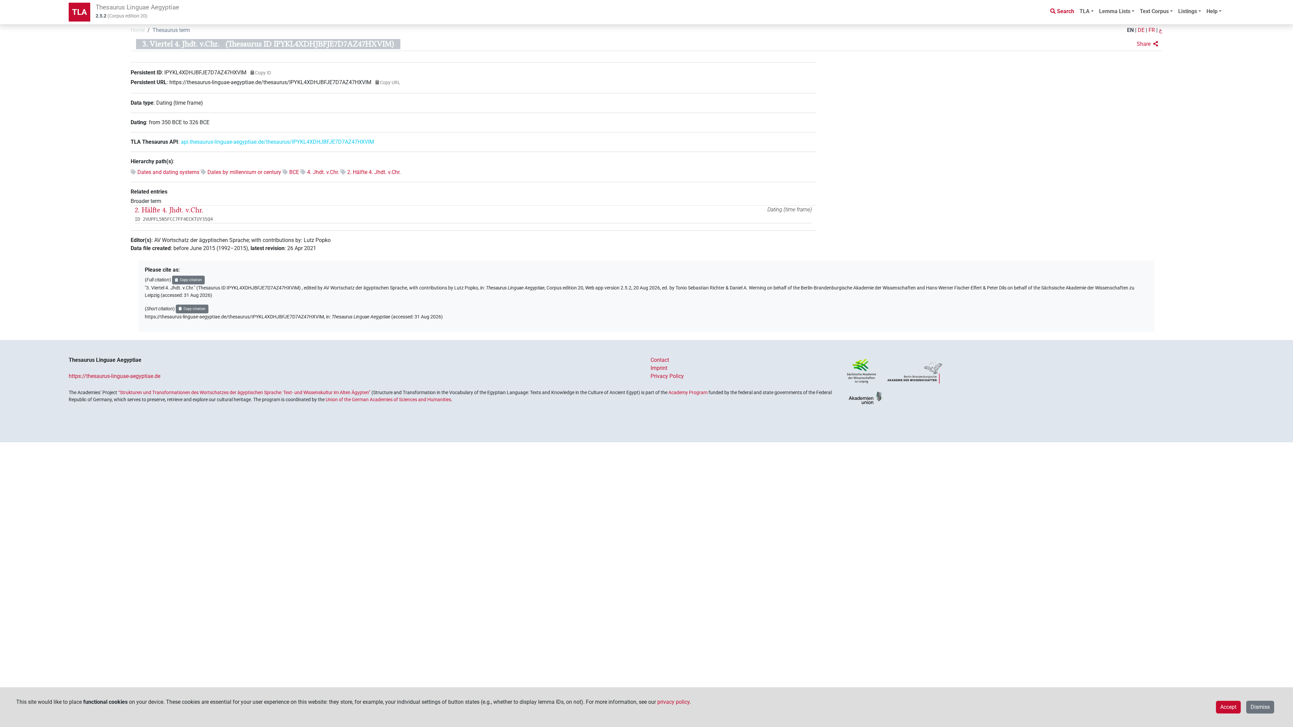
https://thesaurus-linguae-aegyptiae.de (114, 376)
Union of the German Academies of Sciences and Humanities (388, 399)
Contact (660, 360)
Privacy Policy (667, 376)
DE (1141, 30)
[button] (1147, 44)
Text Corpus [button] (1154, 11)
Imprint (659, 368)
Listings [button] (1187, 11)
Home (138, 30)
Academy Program (687, 392)
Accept (1228, 707)
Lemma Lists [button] (1114, 11)
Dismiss (1260, 707)
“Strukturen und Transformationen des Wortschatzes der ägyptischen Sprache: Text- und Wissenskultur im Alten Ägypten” (244, 392)
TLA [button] (1085, 11)
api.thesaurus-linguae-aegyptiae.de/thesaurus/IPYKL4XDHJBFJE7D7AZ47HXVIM (277, 142)
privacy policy (673, 702)
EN (1130, 30)
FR (1152, 30)
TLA (79, 12)
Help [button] (1212, 11)
